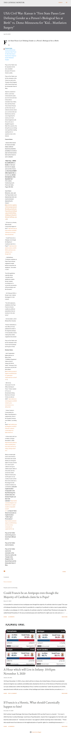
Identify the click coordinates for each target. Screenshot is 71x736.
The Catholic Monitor (14, 2)
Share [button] (64, 571)
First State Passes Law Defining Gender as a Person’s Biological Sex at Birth (33, 40)
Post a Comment (8, 581)
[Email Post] (4, 571)
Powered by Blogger (36, 732)
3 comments (11, 616)
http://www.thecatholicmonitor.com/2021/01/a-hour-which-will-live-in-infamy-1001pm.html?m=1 (11, 446)
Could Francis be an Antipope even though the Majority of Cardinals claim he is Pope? (31, 595)
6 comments (11, 726)
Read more (64, 616)
